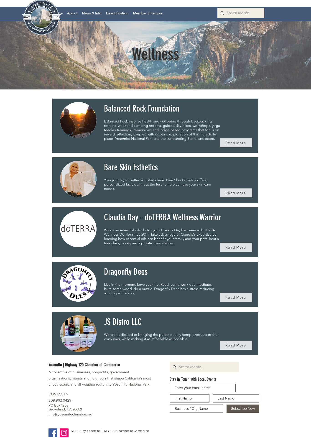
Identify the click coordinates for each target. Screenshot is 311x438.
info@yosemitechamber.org (70, 414)
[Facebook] (52, 432)
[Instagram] (64, 432)
